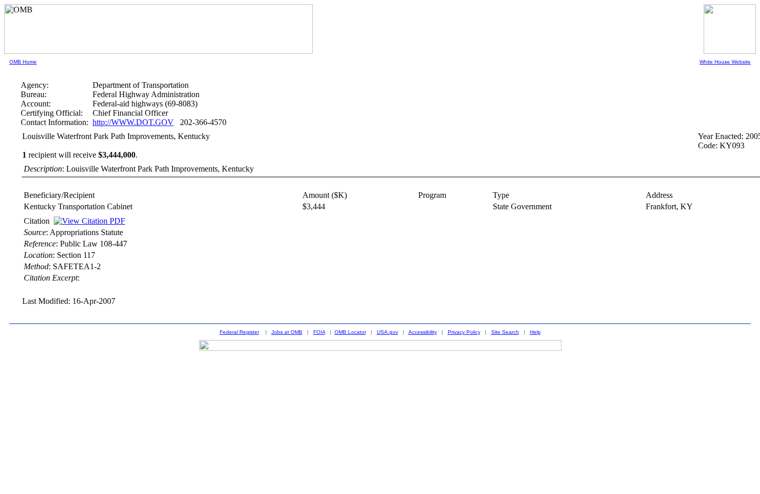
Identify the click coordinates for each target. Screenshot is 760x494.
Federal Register (239, 332)
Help (535, 332)
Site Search (505, 332)
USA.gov (387, 332)
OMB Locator (350, 332)
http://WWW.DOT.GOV (133, 122)
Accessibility (422, 332)
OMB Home (23, 62)
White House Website (725, 62)
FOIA (319, 332)
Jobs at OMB (286, 332)
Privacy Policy (464, 332)
